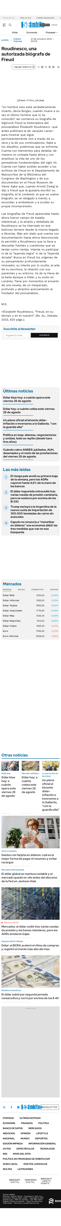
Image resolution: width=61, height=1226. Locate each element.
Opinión (25, 1133)
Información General (42, 1143)
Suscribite (44, 335)
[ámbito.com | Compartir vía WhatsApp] (38, 66)
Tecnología (47, 1148)
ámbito (5, 40)
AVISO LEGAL (10, 1164)
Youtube (33, 1107)
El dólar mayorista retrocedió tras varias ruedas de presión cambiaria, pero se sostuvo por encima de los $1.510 (34, 496)
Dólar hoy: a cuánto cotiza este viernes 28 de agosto (29, 410)
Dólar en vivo (25, 18)
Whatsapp (41, 1107)
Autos (7, 1148)
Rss (5, 1153)
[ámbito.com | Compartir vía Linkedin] (50, 66)
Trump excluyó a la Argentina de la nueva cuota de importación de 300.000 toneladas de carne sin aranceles (33, 512)
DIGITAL (14, 1181)
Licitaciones (25, 1169)
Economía (32, 32)
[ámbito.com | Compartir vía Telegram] (53, 66)
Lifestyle (42, 1133)
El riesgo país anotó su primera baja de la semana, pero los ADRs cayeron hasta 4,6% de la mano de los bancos (34, 481)
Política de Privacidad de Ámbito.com (26, 1158)
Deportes (41, 1138)
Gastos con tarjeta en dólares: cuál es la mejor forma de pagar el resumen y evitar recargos (29, 858)
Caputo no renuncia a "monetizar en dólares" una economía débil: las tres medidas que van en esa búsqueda (33, 527)
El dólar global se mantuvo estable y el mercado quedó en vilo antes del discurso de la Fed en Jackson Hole (29, 877)
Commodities (37, 590)
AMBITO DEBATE (46, 1181)
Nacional (9, 1138)
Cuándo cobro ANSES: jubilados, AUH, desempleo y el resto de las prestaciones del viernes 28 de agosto (30, 453)
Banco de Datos (13, 1128)
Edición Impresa (13, 1143)
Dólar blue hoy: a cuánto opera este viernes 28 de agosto (26, 399)
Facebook (11, 1107)
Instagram (18, 1107)
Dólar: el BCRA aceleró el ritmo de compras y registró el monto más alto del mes (30, 947)
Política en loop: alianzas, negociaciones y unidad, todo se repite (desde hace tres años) (29, 438)
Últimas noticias (30, 1118)
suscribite (45, 25)
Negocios (9, 1133)
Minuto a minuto (11, 922)
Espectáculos (25, 1148)
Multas (7, 1169)
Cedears (54, 590)
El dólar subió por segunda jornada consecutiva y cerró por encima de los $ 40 (30, 996)
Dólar (15, 32)
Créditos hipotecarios (45, 18)
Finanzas (50, 32)
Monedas (7, 590)
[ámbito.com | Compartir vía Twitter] (46, 66)
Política (43, 1123)
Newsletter (49, 1107)
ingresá (54, 25)
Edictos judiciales (35, 1164)
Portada (8, 1118)
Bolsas (21, 590)
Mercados (35, 1128)
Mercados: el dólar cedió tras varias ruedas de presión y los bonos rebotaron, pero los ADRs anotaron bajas (30, 930)
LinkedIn (26, 1107)
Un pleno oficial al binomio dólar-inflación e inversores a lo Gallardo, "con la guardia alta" (29, 423)
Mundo (25, 1138)
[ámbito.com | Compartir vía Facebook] (42, 66)
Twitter (4, 1107)
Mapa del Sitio (22, 1153)
